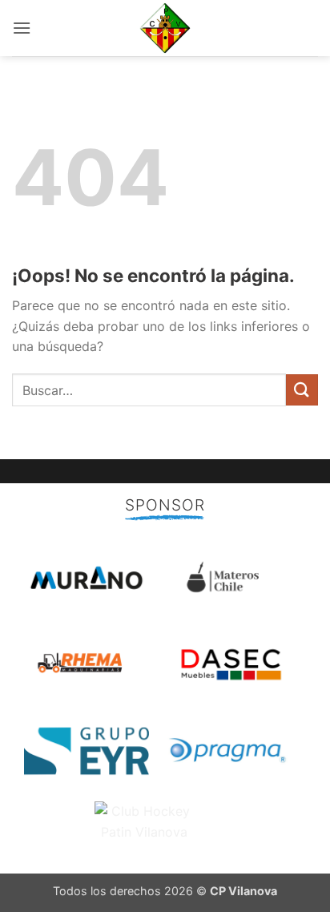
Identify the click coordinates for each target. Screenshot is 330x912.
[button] (21, 27)
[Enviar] (302, 390)
